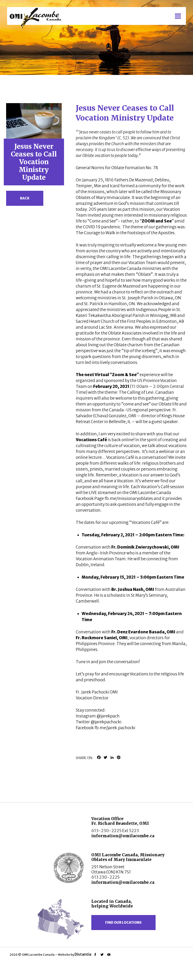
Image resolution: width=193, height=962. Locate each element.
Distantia (83, 954)
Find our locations (123, 922)
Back (24, 198)
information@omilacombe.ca (122, 835)
